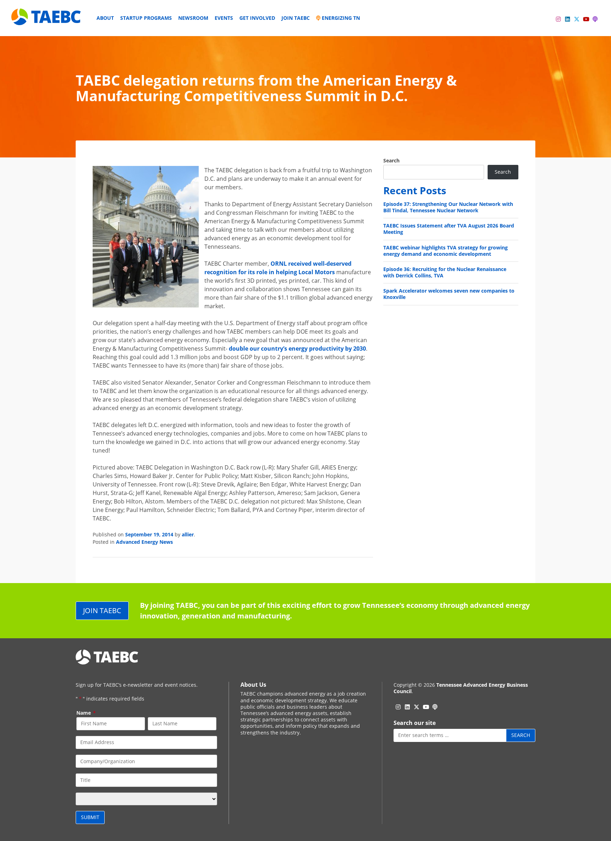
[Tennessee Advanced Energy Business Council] (46, 19)
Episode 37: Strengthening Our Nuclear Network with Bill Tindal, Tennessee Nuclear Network (448, 207)
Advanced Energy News (144, 541)
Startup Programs (146, 18)
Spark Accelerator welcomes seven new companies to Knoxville (448, 293)
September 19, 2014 (149, 534)
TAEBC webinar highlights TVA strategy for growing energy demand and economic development (445, 250)
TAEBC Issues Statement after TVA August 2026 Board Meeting (448, 228)
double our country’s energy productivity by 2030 (297, 348)
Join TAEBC (295, 18)
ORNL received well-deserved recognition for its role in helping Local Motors (277, 268)
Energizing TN (340, 18)
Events (224, 18)
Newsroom (193, 18)
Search (391, 160)
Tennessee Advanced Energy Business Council (461, 688)
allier (188, 534)
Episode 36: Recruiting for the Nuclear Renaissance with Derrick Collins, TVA (444, 272)
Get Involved (257, 18)
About (105, 18)
